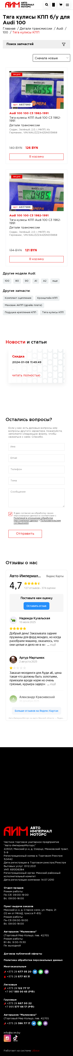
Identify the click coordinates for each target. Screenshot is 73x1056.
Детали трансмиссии (24, 125)
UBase (35, 1051)
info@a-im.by (12, 1033)
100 (7, 281)
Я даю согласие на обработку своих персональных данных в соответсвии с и (37, 518)
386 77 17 (18, 1023)
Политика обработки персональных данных (33, 960)
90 (26, 281)
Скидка (18, 356)
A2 (44, 281)
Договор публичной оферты (23, 954)
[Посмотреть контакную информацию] (53, 5)
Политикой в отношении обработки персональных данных (33, 519)
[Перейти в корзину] (60, 5)
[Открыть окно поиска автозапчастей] (46, 5)
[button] (55, 281)
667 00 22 (19, 1003)
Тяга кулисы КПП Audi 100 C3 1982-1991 (35, 119)
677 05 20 (19, 972)
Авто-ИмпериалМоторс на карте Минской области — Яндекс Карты (38, 718)
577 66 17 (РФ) (19, 1007)
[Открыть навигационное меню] (67, 5)
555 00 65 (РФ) (20, 992)
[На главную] (19, 4)
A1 (35, 281)
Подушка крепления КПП (20, 312)
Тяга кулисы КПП (53, 312)
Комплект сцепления (18, 298)
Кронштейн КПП (47, 298)
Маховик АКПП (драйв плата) (23, 305)
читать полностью (26, 375)
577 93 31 (18, 977)
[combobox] (51, 58)
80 (17, 281)
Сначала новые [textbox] (46, 58)
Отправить (25, 533)
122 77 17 (18, 988)
